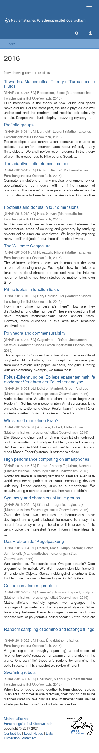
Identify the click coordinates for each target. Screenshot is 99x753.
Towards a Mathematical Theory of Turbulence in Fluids (49, 83)
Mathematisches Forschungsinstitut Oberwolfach (28, 721)
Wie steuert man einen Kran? (31, 420)
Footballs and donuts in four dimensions (41, 207)
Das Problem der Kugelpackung (34, 541)
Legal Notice (33, 733)
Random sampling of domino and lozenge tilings (49, 629)
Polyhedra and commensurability (34, 333)
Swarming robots (20, 672)
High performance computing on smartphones (46, 459)
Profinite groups (19, 125)
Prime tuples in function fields (31, 289)
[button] (76, 32)
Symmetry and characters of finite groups (42, 498)
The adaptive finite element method (37, 163)
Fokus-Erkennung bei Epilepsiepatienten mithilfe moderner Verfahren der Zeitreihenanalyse (49, 379)
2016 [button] (12, 43)
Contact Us (12, 733)
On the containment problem (30, 585)
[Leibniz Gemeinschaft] (80, 726)
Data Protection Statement (28, 736)
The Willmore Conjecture (27, 246)
